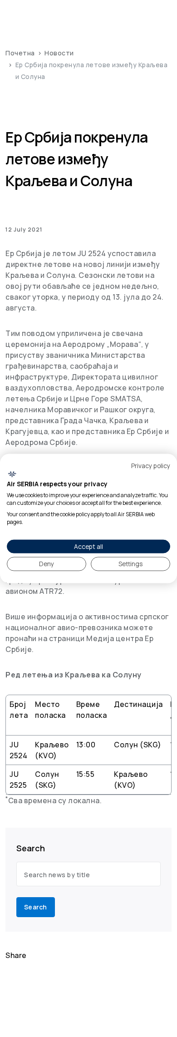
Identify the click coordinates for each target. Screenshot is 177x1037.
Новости (59, 53)
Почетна (20, 53)
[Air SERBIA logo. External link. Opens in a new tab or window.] (12, 474)
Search (35, 907)
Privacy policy (150, 465)
